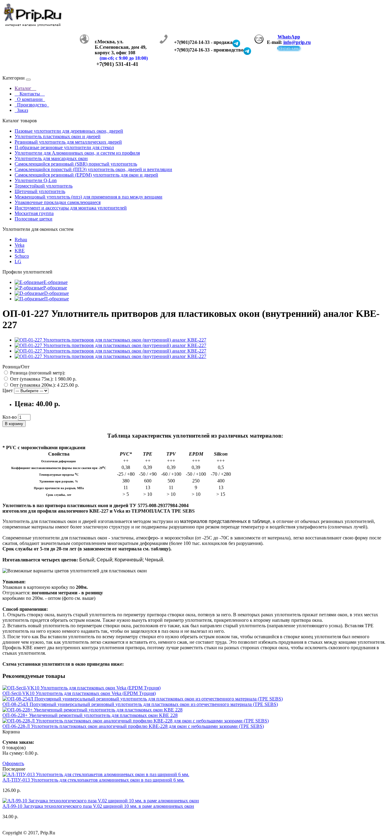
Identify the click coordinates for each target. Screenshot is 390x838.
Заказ (21, 110)
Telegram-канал (288, 48)
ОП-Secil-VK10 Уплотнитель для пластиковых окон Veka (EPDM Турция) (79, 693)
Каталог (25, 88)
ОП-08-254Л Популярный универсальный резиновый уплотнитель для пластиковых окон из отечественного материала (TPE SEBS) (140, 704)
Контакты (30, 93)
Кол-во (9, 417)
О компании (30, 99)
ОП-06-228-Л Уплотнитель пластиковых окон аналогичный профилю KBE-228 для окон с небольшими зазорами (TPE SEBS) (133, 726)
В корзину (14, 423)
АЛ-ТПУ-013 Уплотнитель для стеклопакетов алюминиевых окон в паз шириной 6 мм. (93, 779)
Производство (32, 104)
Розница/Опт (16, 366)
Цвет (7, 390)
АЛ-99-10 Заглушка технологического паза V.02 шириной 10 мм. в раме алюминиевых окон (98, 806)
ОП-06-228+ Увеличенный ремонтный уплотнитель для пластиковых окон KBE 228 (90, 715)
